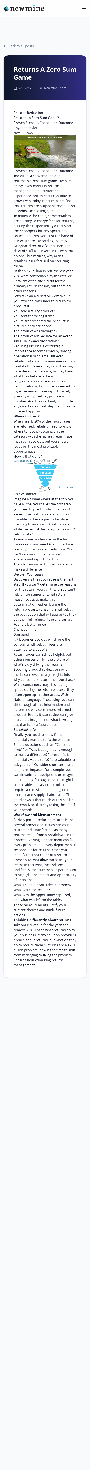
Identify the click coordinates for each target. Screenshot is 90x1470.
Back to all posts (21, 46)
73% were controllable (31, 276)
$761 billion (33, 271)
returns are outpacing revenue (45, 206)
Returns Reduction (28, 960)
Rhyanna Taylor (26, 127)
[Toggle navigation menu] (84, 8)
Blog (47, 960)
